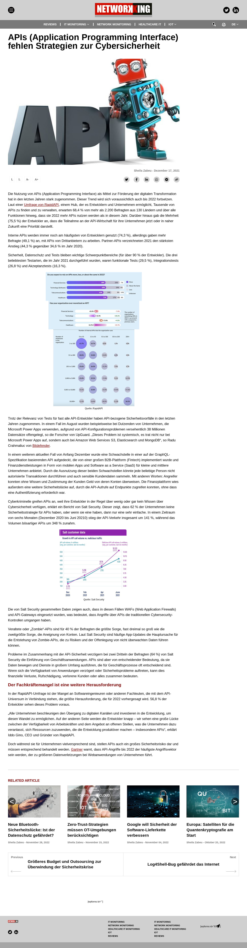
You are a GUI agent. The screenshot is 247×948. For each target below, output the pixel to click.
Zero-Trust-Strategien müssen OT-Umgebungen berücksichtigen (91, 830)
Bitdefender (41, 445)
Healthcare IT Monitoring (124, 929)
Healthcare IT (150, 24)
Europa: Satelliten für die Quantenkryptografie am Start (210, 830)
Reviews (50, 24)
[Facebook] (137, 179)
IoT (171, 24)
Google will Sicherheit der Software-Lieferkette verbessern (152, 830)
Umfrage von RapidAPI (41, 205)
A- (27, 179)
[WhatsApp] (157, 179)
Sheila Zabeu (143, 170)
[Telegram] (167, 179)
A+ (36, 179)
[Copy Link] (177, 179)
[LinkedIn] (147, 179)
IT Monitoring (75, 24)
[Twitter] (127, 179)
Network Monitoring (114, 24)
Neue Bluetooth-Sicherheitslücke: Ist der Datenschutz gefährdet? (31, 830)
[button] (235, 801)
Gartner (77, 749)
